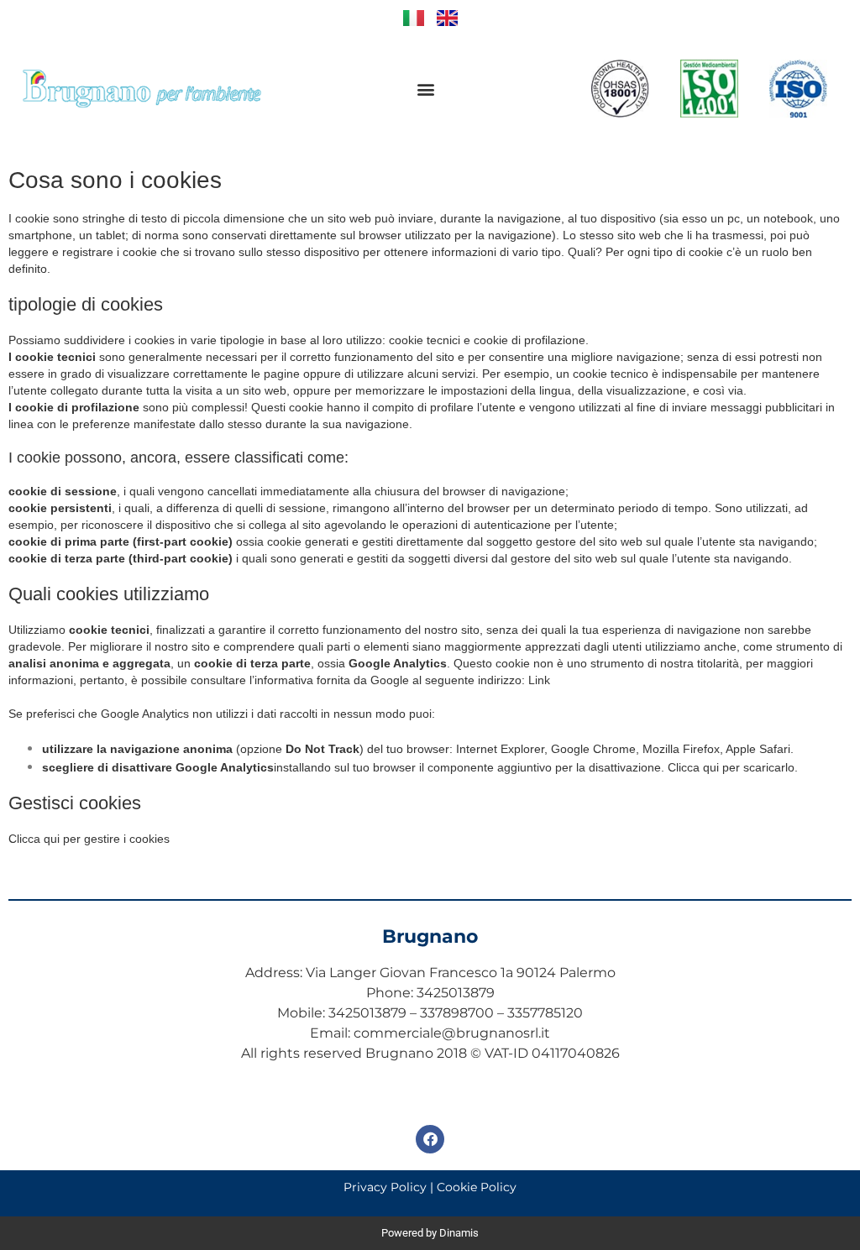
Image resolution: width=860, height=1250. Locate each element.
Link (539, 680)
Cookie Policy (477, 1187)
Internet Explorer (500, 749)
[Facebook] (430, 1139)
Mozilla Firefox (681, 749)
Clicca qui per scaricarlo (731, 767)
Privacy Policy (385, 1187)
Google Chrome (593, 749)
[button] (425, 88)
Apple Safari (758, 749)
